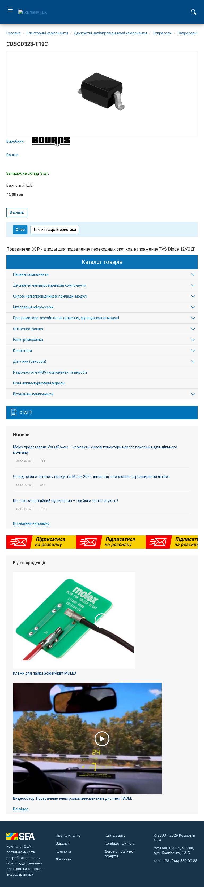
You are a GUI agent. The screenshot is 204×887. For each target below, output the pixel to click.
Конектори (22, 350)
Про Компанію (68, 835)
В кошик (17, 212)
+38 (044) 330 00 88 (180, 861)
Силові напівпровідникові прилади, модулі (50, 296)
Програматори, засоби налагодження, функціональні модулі (66, 318)
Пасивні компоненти (31, 274)
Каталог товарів (102, 262)
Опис (20, 230)
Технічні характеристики (54, 230)
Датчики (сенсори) (29, 361)
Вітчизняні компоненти (33, 394)
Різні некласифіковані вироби (39, 383)
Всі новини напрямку (31, 523)
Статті (26, 412)
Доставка (63, 859)
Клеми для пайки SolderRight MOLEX (44, 673)
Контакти (63, 851)
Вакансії (63, 843)
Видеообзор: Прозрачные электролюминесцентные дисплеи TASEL (72, 798)
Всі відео (20, 809)
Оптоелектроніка (28, 329)
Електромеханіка (28, 340)
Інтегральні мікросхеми (33, 307)
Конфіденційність (120, 843)
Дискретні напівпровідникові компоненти (49, 285)
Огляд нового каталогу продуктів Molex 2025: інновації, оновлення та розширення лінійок (91, 476)
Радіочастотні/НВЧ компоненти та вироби (50, 372)
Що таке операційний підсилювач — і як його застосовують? (65, 501)
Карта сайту (115, 835)
